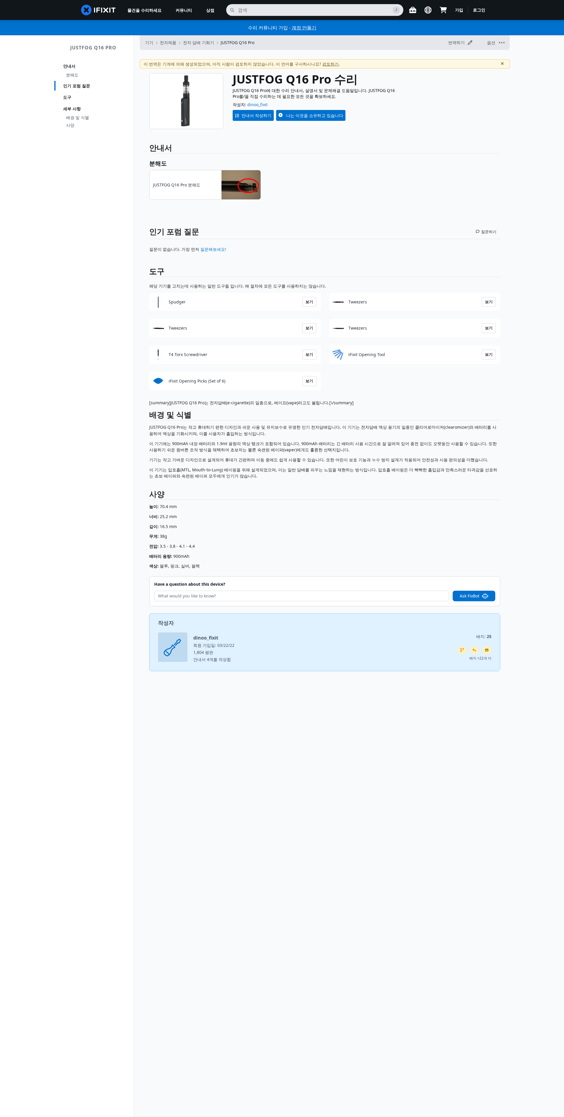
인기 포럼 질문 (76, 86)
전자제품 (168, 42)
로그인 (479, 10)
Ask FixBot (469, 596)
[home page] (98, 10)
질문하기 (488, 231)
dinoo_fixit (257, 104)
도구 (67, 97)
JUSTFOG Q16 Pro (93, 47)
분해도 (72, 75)
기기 (149, 42)
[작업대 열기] (413, 10)
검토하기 (330, 64)
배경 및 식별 (77, 117)
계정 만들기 (304, 27)
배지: (483, 636)
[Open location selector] (428, 10)
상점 (210, 10)
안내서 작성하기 (256, 115)
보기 (309, 301)
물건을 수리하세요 (144, 10)
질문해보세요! (213, 249)
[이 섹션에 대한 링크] (146, 416)
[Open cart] (443, 10)
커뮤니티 (184, 10)
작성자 (166, 622)
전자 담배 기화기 (198, 42)
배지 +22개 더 (480, 658)
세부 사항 (72, 108)
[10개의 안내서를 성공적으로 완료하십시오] (474, 650)
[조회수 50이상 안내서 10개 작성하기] (486, 650)
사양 (70, 125)
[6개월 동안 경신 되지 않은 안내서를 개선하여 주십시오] (462, 650)
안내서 (69, 66)
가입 (459, 10)
